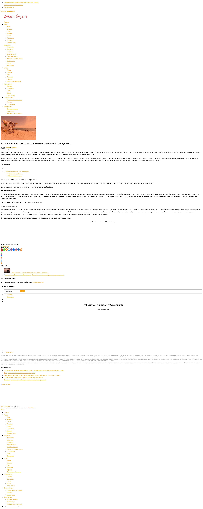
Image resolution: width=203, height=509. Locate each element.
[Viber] (11, 249)
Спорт (9, 31)
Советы (9, 40)
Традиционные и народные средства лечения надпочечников (23, 377)
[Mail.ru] (18, 249)
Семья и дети (11, 42)
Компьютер (10, 111)
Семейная (10, 52)
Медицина (7, 45)
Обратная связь (9, 7)
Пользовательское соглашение (13, 5)
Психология (11, 61)
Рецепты (9, 33)
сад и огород (11, 95)
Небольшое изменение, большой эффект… (17, 171)
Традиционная (11, 54)
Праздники (10, 38)
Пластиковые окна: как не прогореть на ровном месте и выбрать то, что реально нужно (32, 375)
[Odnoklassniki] (6, 249)
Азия (8, 74)
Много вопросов (8, 11)
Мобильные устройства (14, 113)
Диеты (9, 63)
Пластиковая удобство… (15, 174)
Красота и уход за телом (15, 58)
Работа (9, 36)
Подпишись (5, 246)
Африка (9, 79)
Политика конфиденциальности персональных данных (21, 2)
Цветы (9, 90)
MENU (2, 409)
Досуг (6, 24)
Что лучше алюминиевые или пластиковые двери (19, 373)
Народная (10, 49)
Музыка (9, 29)
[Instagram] (16, 249)
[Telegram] (9, 249)
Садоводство (8, 84)
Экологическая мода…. (15, 176)
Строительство (8, 97)
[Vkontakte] (14, 249)
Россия (9, 70)
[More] (21, 249)
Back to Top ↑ (31, 407)
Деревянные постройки (14, 100)
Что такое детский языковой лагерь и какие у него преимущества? (25, 380)
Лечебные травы (12, 56)
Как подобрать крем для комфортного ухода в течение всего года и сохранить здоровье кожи (34, 370)
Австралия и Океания (14, 81)
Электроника (8, 106)
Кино (8, 26)
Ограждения (11, 104)
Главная (6, 22)
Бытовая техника (12, 109)
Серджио (14, 147)
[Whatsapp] (4, 249)
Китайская (10, 47)
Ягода (9, 93)
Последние (10, 297)
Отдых (6, 68)
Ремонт (9, 102)
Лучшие (9, 294)
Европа (9, 72)
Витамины (10, 65)
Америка (10, 77)
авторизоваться (38, 282)
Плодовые (10, 88)
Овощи (9, 86)
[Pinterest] (2, 249)
